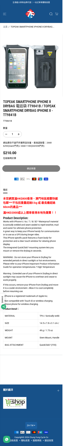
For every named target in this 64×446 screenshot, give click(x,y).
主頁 (5, 27)
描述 (5, 189)
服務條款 (37, 440)
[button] (5, 14)
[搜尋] (51, 14)
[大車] (56, 14)
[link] (31, 403)
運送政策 (49, 440)
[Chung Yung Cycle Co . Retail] (30, 14)
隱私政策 (25, 440)
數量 (5, 128)
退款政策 (13, 440)
